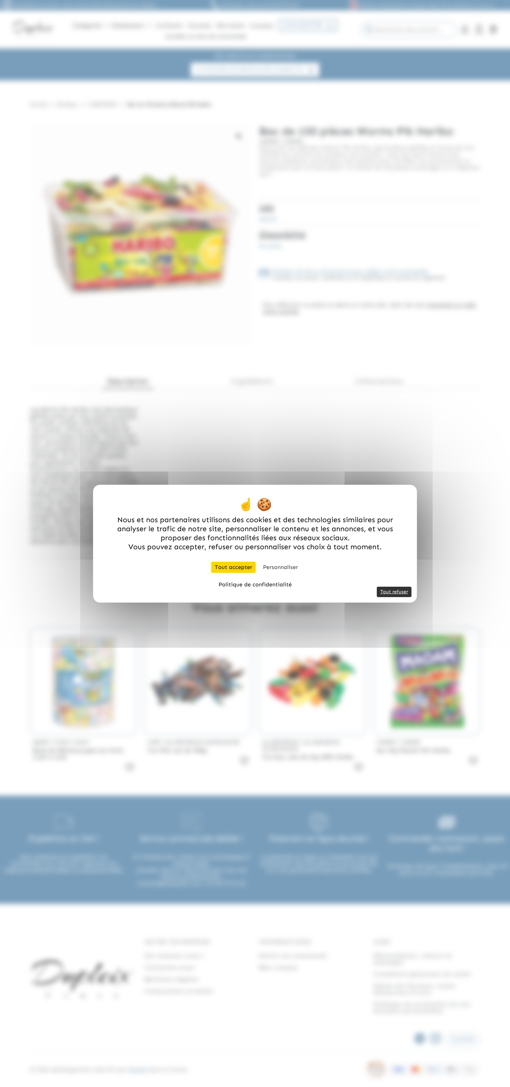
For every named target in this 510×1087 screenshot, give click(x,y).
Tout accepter (233, 567)
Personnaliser (280, 567)
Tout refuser (394, 592)
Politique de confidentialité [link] (255, 584)
